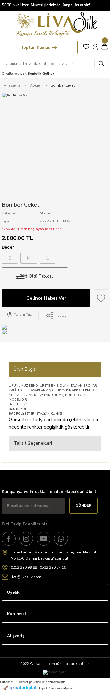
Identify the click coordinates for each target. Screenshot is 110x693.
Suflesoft (6, 682)
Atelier (44, 213)
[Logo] (55, 25)
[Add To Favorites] (101, 298)
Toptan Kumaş (35, 47)
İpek (23, 74)
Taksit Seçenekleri (33, 443)
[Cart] (104, 46)
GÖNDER (83, 505)
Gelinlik (48, 74)
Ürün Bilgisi (25, 369)
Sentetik (34, 74)
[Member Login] (95, 46)
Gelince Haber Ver (46, 298)
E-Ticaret (22, 682)
